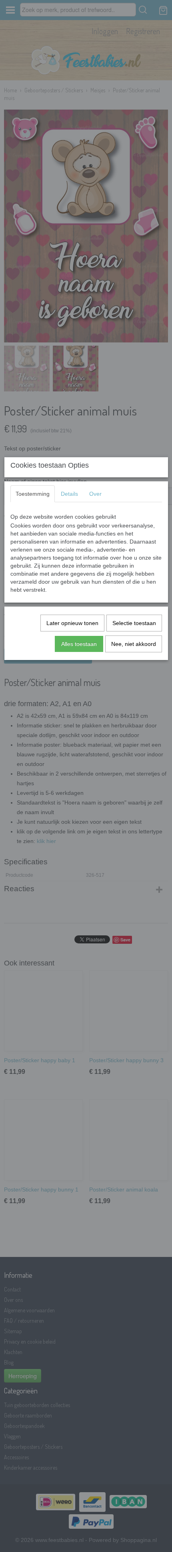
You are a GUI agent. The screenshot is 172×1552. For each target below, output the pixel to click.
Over (95, 494)
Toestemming (33, 494)
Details (69, 494)
